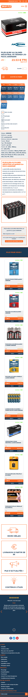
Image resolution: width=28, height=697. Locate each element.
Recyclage (3, 669)
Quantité (19, 68)
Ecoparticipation (5, 672)
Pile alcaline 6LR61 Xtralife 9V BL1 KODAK (13, 474)
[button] (3, 210)
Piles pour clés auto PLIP (7, 651)
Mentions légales (5, 686)
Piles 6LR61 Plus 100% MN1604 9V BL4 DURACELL (13, 507)
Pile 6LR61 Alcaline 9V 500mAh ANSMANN (13, 312)
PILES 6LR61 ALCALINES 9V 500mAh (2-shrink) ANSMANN (13, 345)
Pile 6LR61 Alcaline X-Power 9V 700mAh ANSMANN (13, 377)
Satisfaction (4, 659)
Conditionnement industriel (8, 678)
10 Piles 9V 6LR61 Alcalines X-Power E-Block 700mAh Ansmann (14, 409)
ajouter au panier (16, 77)
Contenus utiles (5, 648)
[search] (20, 1)
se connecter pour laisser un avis (14, 241)
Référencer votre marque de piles (9, 684)
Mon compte (4, 657)
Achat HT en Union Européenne (9, 676)
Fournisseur (4, 674)
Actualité (3, 646)
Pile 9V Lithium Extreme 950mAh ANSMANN (13, 280)
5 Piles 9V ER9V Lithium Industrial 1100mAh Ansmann (13, 442)
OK (26, 694)
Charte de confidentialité (7, 688)
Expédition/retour (5, 663)
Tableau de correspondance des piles (10, 653)
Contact (3, 682)
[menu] (26, 6)
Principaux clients (5, 665)
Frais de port (4, 661)
